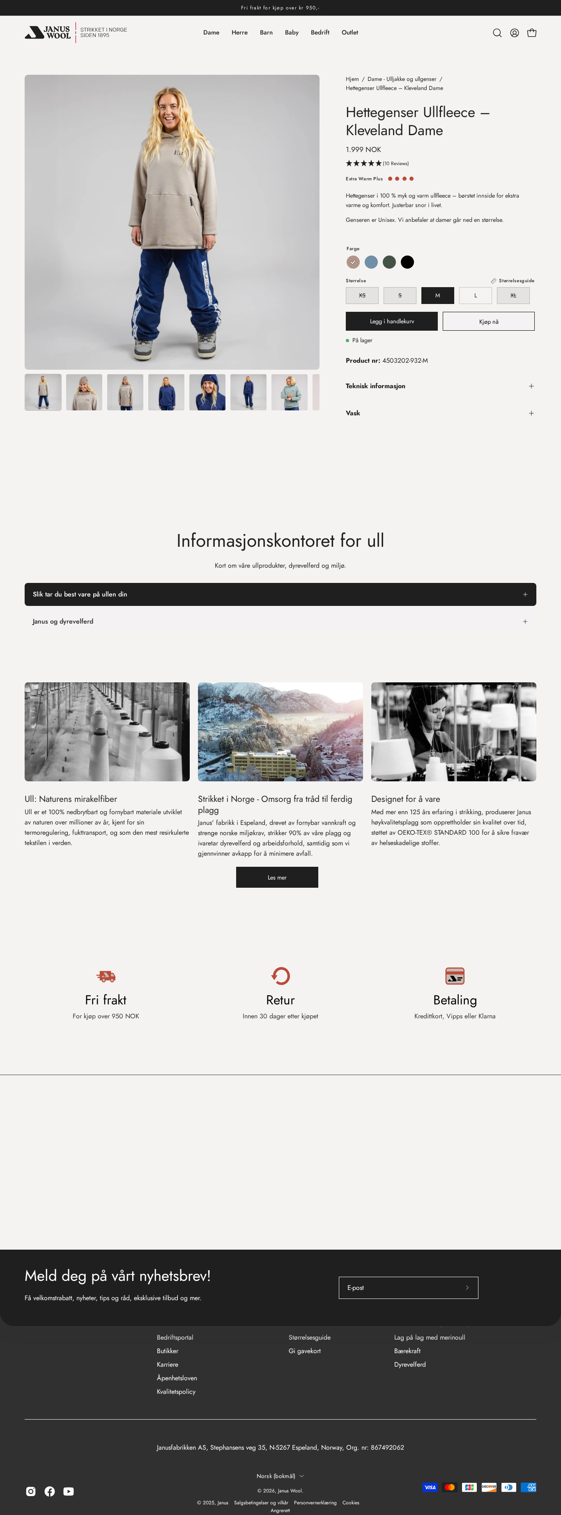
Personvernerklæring (315, 1502)
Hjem (352, 79)
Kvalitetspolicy (176, 1391)
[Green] (389, 262)
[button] (497, 32)
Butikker (167, 1351)
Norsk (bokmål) (276, 1476)
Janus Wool (290, 1490)
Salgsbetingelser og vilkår (261, 1502)
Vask (353, 413)
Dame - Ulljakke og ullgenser (402, 79)
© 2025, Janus (212, 1502)
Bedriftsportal (175, 1337)
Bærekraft (407, 1351)
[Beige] (353, 262)
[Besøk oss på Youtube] (68, 1491)
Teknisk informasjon (375, 386)
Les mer (277, 877)
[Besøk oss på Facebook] (50, 1491)
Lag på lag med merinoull (429, 1337)
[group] (280, 8)
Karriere (167, 1364)
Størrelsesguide (310, 1337)
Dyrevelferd (410, 1364)
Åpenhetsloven (177, 1378)
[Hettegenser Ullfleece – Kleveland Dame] (43, 392)
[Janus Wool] (76, 32)
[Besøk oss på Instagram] (31, 1491)
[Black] (407, 262)
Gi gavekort (305, 1351)
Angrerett (280, 1510)
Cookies (351, 1502)
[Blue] (371, 262)
